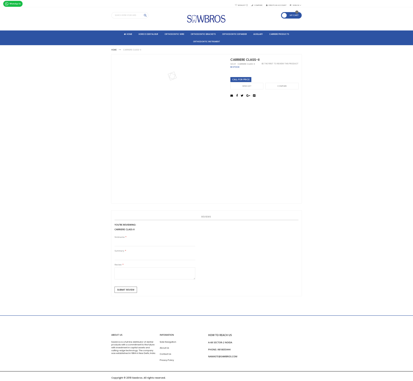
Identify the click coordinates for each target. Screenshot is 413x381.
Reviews (206, 216)
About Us (164, 347)
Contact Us (165, 354)
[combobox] (129, 15)
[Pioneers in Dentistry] (206, 19)
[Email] (232, 95)
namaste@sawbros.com (222, 356)
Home (114, 49)
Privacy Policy (167, 360)
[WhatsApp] (13, 4)
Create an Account (277, 5)
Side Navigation (168, 341)
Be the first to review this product (280, 63)
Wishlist (242, 5)
